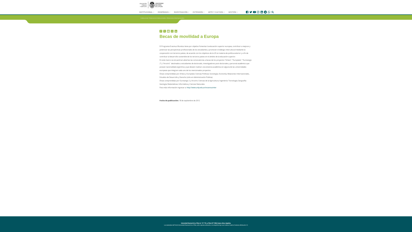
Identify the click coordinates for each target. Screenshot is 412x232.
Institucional (144, 18)
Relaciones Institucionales (157, 18)
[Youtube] (254, 12)
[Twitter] (250, 12)
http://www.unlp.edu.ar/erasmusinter (201, 87)
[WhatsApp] (269, 12)
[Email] (168, 31)
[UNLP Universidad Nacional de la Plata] (151, 5)
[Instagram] (258, 12)
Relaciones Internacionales (175, 18)
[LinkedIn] (261, 12)
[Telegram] (265, 12)
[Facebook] (247, 12)
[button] (153, 12)
